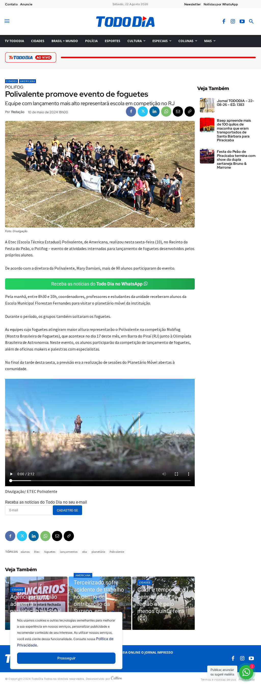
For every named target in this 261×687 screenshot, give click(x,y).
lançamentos (68, 552)
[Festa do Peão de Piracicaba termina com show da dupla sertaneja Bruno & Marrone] (207, 156)
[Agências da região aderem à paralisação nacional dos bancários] (36, 603)
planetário (98, 552)
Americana (27, 81)
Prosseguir (66, 658)
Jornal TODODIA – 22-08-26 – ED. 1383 (235, 102)
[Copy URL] (190, 111)
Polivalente (117, 552)
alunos (25, 552)
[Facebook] (223, 21)
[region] (66, 644)
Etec (37, 552)
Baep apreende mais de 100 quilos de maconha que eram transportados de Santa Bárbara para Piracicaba (234, 130)
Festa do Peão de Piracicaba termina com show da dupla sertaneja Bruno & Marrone (236, 159)
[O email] (178, 111)
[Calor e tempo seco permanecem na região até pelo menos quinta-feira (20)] (163, 603)
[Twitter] (143, 111)
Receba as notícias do (96, 283)
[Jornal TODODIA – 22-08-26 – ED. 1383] (207, 105)
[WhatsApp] (166, 111)
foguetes (49, 552)
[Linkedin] (154, 111)
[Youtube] (242, 21)
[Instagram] (233, 21)
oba (84, 552)
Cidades (11, 81)
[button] (251, 21)
